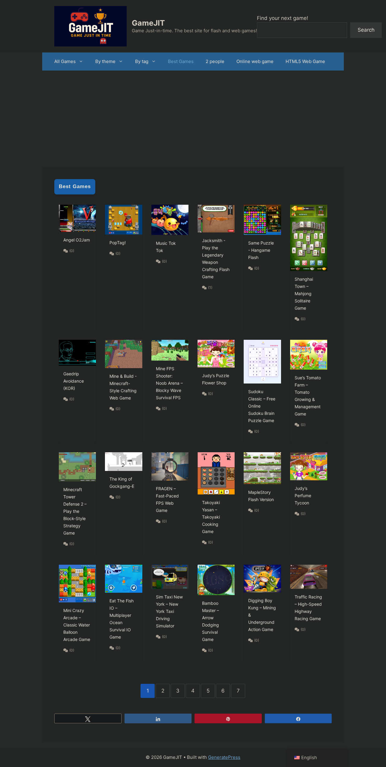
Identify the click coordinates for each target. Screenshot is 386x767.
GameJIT (148, 22)
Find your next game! (282, 18)
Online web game (255, 61)
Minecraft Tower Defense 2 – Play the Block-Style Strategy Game (75, 511)
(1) (210, 287)
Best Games (181, 61)
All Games (65, 61)
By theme (105, 61)
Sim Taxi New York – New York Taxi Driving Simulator (169, 611)
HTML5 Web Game (305, 61)
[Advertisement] (193, 116)
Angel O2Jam (76, 239)
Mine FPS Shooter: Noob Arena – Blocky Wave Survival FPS (169, 383)
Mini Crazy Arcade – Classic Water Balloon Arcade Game (76, 625)
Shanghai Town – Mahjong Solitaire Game (304, 293)
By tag (141, 61)
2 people (215, 61)
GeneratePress (224, 757)
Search (366, 30)
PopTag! (117, 242)
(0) (71, 251)
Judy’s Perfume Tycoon (303, 495)
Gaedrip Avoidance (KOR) (73, 381)
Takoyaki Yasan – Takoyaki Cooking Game (211, 517)
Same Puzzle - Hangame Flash (261, 250)
